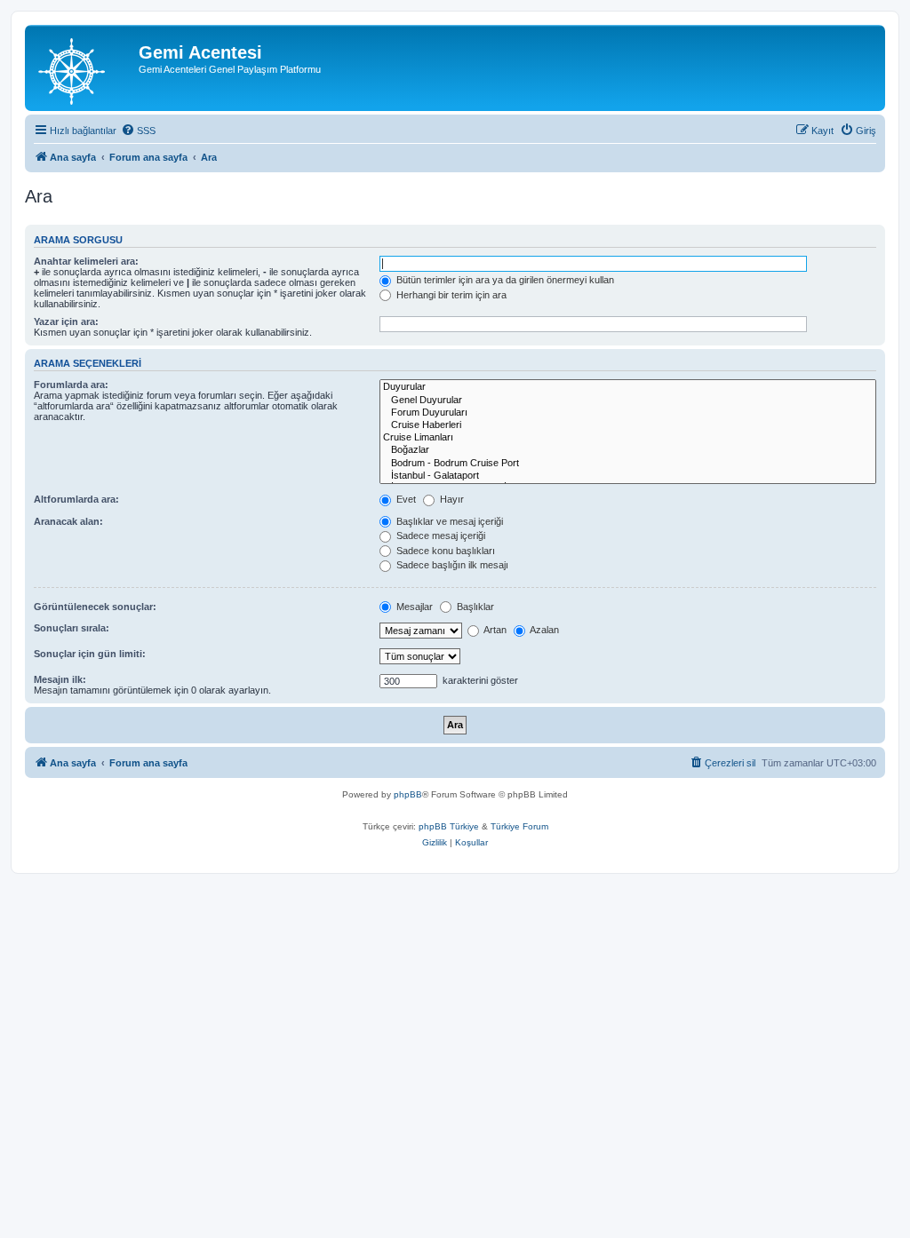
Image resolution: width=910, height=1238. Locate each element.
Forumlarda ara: (71, 384)
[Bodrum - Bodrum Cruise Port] (627, 463)
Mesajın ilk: (60, 679)
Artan (494, 629)
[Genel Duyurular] (627, 400)
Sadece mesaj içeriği (439, 535)
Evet (405, 499)
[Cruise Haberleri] (627, 425)
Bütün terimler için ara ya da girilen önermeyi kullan (504, 279)
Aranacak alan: (68, 521)
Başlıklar (474, 606)
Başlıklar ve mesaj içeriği (448, 521)
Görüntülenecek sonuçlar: (95, 606)
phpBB (408, 794)
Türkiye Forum (519, 826)
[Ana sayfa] (84, 68)
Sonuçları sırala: (71, 628)
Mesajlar (413, 606)
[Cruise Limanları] (627, 438)
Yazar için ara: (66, 321)
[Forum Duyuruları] (627, 413)
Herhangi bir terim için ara (450, 295)
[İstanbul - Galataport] (627, 476)
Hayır (450, 499)
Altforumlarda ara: (76, 499)
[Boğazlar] (627, 450)
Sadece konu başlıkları (444, 550)
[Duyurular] (627, 387)
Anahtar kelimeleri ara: (86, 261)
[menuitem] (138, 130)
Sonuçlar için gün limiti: (90, 653)
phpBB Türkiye (449, 826)
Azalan (543, 629)
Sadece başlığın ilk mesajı (451, 564)
